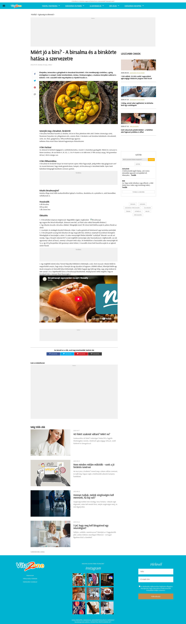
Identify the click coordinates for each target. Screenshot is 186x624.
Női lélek (113, 6)
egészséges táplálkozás (132, 208)
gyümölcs (138, 211)
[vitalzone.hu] (16, 6)
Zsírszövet (125, 169)
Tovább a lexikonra (138, 192)
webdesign (87, 620)
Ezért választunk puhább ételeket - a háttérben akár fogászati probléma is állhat (137, 131)
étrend (128, 211)
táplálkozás (138, 215)
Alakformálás (95, 6)
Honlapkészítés (77, 620)
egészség (142, 204)
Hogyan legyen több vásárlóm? (93, 564)
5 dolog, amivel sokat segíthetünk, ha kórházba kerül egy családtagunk (137, 104)
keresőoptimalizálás (99, 620)
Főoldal (34, 14)
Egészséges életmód (73, 6)
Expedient (110, 620)
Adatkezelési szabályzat (30, 582)
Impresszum (30, 575)
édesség (132, 204)
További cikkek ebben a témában (38, 552)
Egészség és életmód (45, 14)
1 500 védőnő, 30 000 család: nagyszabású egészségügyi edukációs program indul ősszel (136, 77)
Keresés (151, 159)
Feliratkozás (155, 596)
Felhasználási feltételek (30, 579)
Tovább (133, 175)
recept (148, 211)
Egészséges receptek (133, 6)
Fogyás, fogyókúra (49, 6)
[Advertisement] (93, 32)
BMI (123, 181)
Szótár (138, 154)
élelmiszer (147, 208)
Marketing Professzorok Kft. (101, 622)
